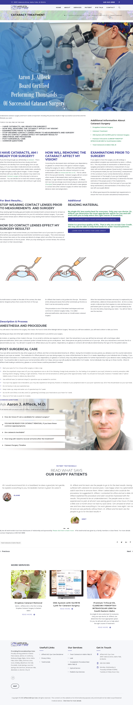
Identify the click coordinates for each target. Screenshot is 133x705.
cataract (31, 160)
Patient (88, 7)
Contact (110, 7)
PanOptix (49, 184)
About (67, 7)
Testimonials (45, 662)
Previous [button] (64, 528)
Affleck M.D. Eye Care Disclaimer (52, 654)
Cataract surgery (13, 176)
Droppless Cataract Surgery (103, 127)
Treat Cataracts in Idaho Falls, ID (104, 145)
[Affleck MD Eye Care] (19, 7)
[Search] (119, 7)
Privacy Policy (46, 658)
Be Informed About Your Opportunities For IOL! (94, 219)
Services (77, 7)
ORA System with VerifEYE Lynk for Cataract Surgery (111, 135)
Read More (28, 615)
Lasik (71, 658)
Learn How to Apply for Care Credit (89, 231)
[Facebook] (119, 2)
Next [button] (67, 528)
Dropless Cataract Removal (28, 603)
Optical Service (75, 668)
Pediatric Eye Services (77, 672)
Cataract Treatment (100, 131)
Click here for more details (72, 701)
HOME (58, 7)
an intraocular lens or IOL (67, 173)
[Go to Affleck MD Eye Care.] (64, 15)
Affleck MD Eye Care (31, 698)
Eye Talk (99, 7)
